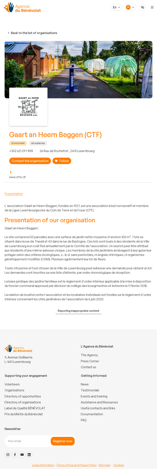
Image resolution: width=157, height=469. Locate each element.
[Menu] (152, 7)
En (114, 7)
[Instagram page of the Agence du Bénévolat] (8, 455)
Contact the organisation (30, 161)
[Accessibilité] (142, 7)
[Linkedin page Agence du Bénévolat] (29, 455)
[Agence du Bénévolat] (22, 7)
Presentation (14, 194)
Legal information (43, 465)
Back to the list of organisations (34, 33)
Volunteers (12, 384)
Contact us (88, 367)
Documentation (92, 414)
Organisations (14, 390)
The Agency (89, 355)
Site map (104, 465)
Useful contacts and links (98, 408)
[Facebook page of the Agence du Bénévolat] (15, 455)
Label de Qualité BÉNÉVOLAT (25, 408)
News (85, 384)
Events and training (94, 396)
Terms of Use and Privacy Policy (76, 465)
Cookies (118, 465)
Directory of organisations (23, 402)
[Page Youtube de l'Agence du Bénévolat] (22, 455)
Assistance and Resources (99, 402)
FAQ (84, 420)
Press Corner (90, 361)
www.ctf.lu (15, 177)
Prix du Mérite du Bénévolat (24, 414)
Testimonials (90, 390)
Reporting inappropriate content (78, 310)
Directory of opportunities (23, 396)
